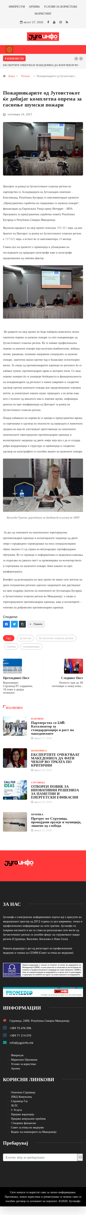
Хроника (37, 814)
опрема (11, 646)
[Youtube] (54, 22)
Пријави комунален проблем (28, 1118)
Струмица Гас (19, 1101)
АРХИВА (34, 6)
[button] (76, 59)
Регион (25, 76)
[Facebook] (48, 22)
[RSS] (67, 22)
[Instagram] (60, 22)
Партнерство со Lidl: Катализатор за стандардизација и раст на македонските (52, 728)
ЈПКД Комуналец (21, 1097)
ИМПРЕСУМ (17, 6)
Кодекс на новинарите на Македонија (33, 1132)
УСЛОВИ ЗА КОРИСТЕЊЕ (60, 6)
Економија (39, 750)
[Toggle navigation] (9, 49)
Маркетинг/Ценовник (24, 1059)
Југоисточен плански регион (56, 638)
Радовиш (37, 718)
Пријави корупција (22, 1114)
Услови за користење (23, 1064)
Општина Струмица (23, 1092)
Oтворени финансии (23, 1123)
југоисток (25, 638)
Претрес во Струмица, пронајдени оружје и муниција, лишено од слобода (56, 822)
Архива (15, 1068)
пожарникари (31, 646)
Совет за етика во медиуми (27, 1127)
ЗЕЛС (14, 1105)
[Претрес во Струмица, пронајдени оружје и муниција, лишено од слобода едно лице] (15, 822)
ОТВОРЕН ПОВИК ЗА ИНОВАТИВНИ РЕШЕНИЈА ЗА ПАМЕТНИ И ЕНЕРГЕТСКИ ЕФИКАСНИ (55, 791)
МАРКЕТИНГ (43, 13)
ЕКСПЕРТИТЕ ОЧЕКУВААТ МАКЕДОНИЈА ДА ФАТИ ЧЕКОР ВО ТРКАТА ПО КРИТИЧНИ (55, 760)
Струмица (38, 782)
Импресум (17, 1055)
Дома (11, 76)
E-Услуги (16, 1110)
